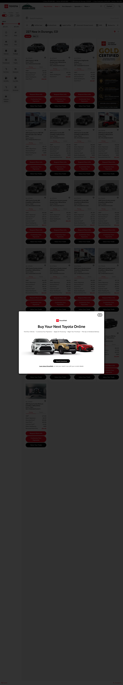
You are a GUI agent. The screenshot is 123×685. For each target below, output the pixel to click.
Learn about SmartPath (46, 366)
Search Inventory (61, 361)
